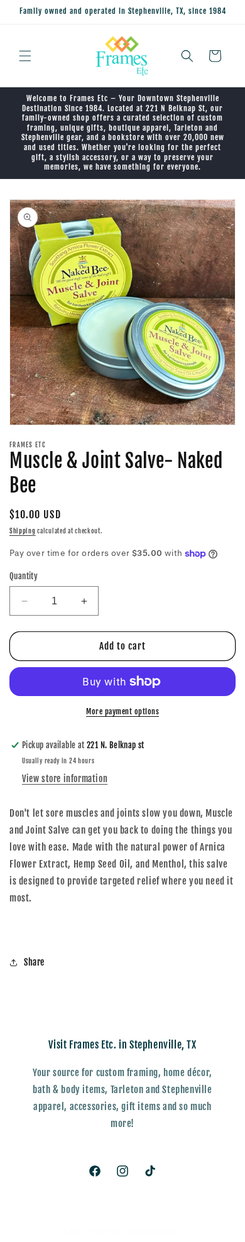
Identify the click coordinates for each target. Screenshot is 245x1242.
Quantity (23, 576)
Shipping (22, 531)
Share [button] (34, 962)
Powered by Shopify (153, 1232)
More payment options (122, 711)
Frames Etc (106, 1232)
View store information (64, 778)
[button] (25, 56)
